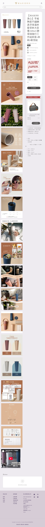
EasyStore (31, 522)
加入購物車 (33, 88)
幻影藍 (35, 79)
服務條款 (27, 524)
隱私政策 (22, 524)
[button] (3, 3)
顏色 (28, 74)
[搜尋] (40, 7)
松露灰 (29, 79)
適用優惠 (29, 59)
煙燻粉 (29, 77)
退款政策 (18, 524)
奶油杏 (35, 77)
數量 (28, 82)
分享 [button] (30, 91)
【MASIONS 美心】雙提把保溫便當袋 (34, 115)
